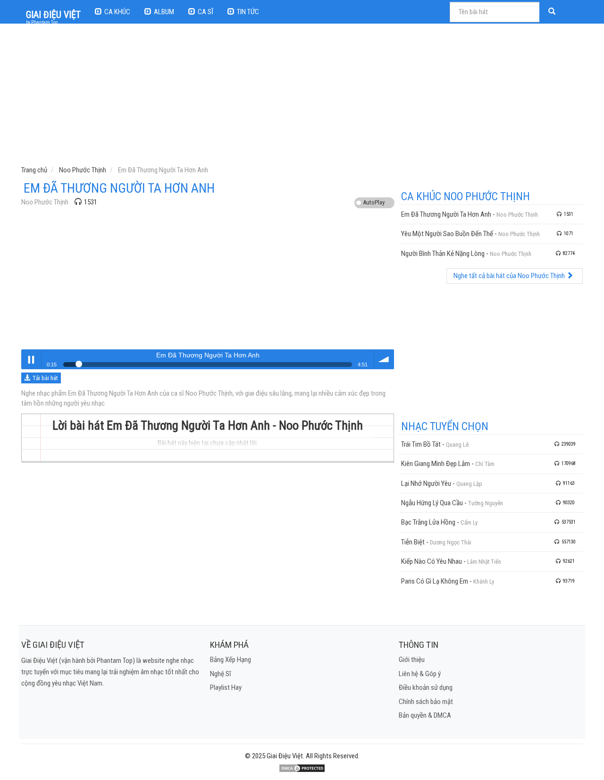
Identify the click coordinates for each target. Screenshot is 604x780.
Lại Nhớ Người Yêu (426, 483)
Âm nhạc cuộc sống (384, 359)
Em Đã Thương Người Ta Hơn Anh (446, 214)
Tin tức (248, 12)
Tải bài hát (45, 378)
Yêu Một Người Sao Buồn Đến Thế (447, 233)
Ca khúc (117, 12)
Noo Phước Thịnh (44, 202)
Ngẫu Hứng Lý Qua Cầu (432, 503)
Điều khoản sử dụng (426, 687)
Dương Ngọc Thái (450, 542)
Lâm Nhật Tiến (484, 561)
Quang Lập (469, 483)
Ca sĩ (205, 12)
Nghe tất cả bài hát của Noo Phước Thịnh (509, 275)
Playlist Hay (226, 687)
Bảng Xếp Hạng (230, 659)
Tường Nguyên (485, 503)
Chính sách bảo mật (426, 701)
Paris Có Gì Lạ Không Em (434, 581)
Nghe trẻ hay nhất (31, 359)
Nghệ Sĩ (220, 674)
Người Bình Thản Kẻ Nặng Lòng (443, 253)
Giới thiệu (412, 659)
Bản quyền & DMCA (425, 715)
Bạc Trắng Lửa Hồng (428, 522)
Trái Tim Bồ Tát (421, 444)
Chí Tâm (485, 463)
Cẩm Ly (469, 522)
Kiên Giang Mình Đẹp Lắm (435, 463)
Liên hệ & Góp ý (420, 674)
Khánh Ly (483, 581)
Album (164, 12)
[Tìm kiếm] (553, 12)
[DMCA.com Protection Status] (302, 768)
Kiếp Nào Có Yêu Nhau (431, 561)
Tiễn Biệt (413, 542)
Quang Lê (457, 444)
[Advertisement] (303, 97)
